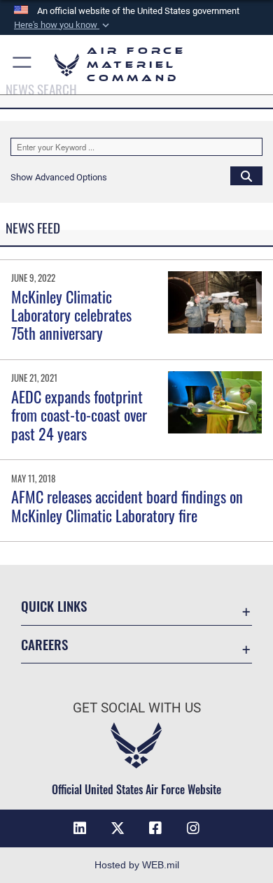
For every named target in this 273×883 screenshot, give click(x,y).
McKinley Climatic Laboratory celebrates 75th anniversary (71, 315)
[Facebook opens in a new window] (155, 828)
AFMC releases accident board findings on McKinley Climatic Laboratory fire (127, 505)
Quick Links (54, 606)
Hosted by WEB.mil (136, 864)
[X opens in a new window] (117, 828)
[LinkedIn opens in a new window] (79, 828)
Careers (44, 644)
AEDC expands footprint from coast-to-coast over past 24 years (79, 415)
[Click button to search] (246, 175)
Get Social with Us (137, 708)
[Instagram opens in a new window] (193, 828)
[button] (63, 25)
